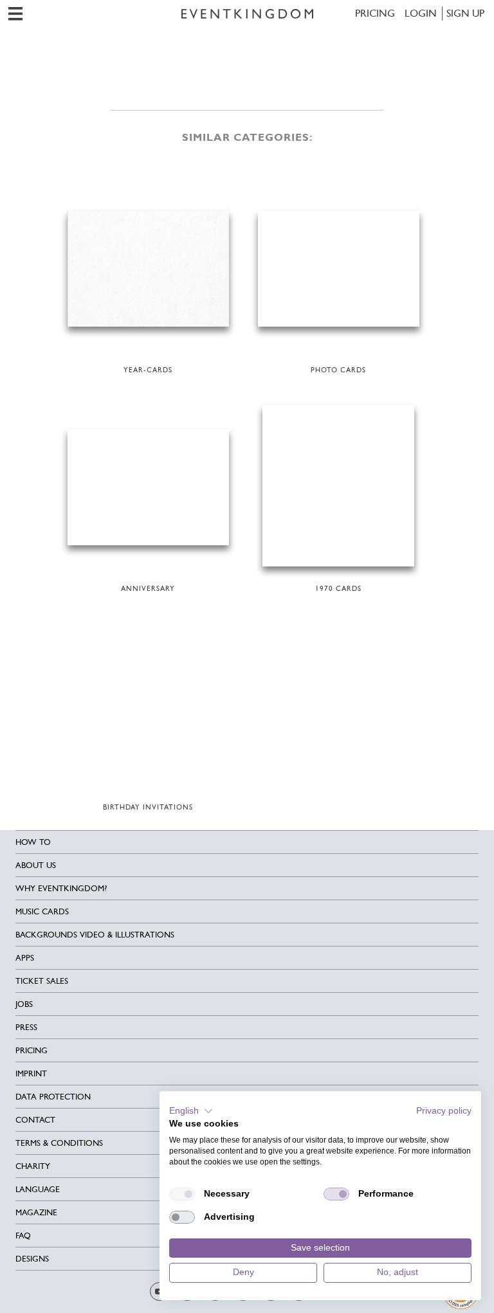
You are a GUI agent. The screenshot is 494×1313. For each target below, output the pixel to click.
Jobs (24, 1004)
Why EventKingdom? (61, 888)
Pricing (375, 13)
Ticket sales (41, 981)
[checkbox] (182, 1194)
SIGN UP (465, 13)
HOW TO (33, 842)
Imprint (31, 1073)
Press (26, 1027)
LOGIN (421, 13)
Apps (24, 958)
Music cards (42, 911)
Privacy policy (443, 1111)
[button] (191, 1111)
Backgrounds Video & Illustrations (94, 934)
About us (35, 865)
